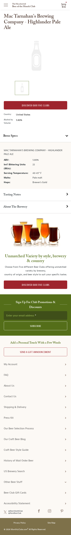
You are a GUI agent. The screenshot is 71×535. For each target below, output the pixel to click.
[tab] (35, 136)
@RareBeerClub (14, 513)
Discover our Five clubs (35, 105)
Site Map (51, 523)
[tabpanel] (35, 165)
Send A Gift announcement (35, 352)
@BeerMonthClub (15, 511)
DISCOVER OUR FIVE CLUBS (35, 285)
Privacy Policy (20, 523)
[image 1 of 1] (22, 88)
